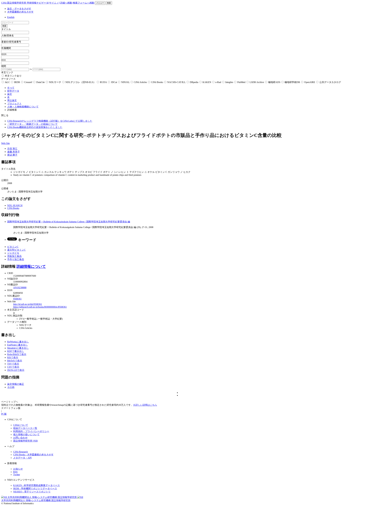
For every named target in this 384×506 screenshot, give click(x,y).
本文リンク (7, 72)
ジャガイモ (13, 253)
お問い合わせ (20, 437)
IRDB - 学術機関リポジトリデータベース (35, 488)
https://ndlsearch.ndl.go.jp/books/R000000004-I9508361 (40, 307)
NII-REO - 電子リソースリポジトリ (32, 491)
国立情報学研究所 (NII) (25, 441)
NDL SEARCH (14, 205)
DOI (3, 60)
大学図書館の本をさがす (20, 12)
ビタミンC (12, 246)
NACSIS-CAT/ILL (176, 82)
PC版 (4, 414)
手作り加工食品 (15, 259)
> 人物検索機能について (26, 106)
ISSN (3, 54)
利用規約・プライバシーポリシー (31, 431)
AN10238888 (19, 287)
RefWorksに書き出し (18, 341)
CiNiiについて (20, 425)
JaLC (7, 82)
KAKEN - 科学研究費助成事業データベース (36, 485)
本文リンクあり (13, 75)
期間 (3, 66)
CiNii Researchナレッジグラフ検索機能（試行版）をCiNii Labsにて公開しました (49, 121)
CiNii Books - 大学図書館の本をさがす (33, 454)
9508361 (17, 299)
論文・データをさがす (19, 8)
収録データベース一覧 (25, 428)
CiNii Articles (140, 82)
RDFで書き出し (15, 351)
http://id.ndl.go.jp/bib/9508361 (27, 304)
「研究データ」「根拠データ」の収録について (32, 124)
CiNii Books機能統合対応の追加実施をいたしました (34, 127)
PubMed (241, 82)
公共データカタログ (330, 82)
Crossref (28, 82)
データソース (8, 79)
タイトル (6, 29)
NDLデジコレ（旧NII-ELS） (80, 82)
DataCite (40, 82)
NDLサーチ (55, 82)
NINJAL (125, 82)
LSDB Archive (257, 82)
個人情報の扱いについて (26, 434)
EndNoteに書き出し (17, 345)
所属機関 (6, 48)
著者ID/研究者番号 (11, 42)
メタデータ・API (22, 457)
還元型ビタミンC (16, 250)
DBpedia (194, 82)
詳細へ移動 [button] (66, 3)
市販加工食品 (14, 256)
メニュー (100, 3)
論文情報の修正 (15, 384)
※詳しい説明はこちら (145, 405)
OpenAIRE (310, 82)
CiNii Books (157, 82)
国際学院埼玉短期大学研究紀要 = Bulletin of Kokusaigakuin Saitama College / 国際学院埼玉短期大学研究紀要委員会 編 (68, 221)
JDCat (114, 82)
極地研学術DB (292, 82)
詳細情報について (31, 266)
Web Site (5, 143)
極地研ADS (274, 82)
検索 (109, 3)
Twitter (16, 474)
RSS (15, 472)
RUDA (103, 82)
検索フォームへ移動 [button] (83, 3)
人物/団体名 (7, 35)
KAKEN (207, 82)
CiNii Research (20, 451)
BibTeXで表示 (14, 360)
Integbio (229, 82)
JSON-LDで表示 (15, 370)
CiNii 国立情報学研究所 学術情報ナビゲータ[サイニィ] (30, 3)
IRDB (17, 82)
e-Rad (218, 82)
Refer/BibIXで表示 (16, 354)
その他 (10, 387)
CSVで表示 (13, 367)
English (10, 17)
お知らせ (18, 469)
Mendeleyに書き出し (18, 348)
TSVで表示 (13, 364)
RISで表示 (12, 357)
